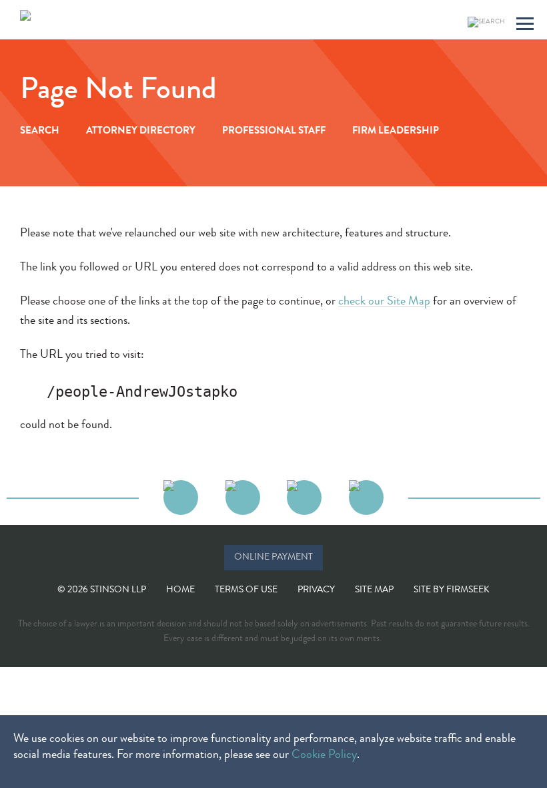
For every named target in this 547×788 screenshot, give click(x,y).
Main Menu (525, 25)
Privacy (316, 590)
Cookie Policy (324, 755)
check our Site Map (384, 302)
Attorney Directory (140, 132)
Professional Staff (274, 132)
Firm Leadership (395, 132)
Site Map (374, 590)
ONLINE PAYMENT (273, 557)
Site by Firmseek (452, 590)
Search (39, 132)
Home (180, 590)
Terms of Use (246, 590)
